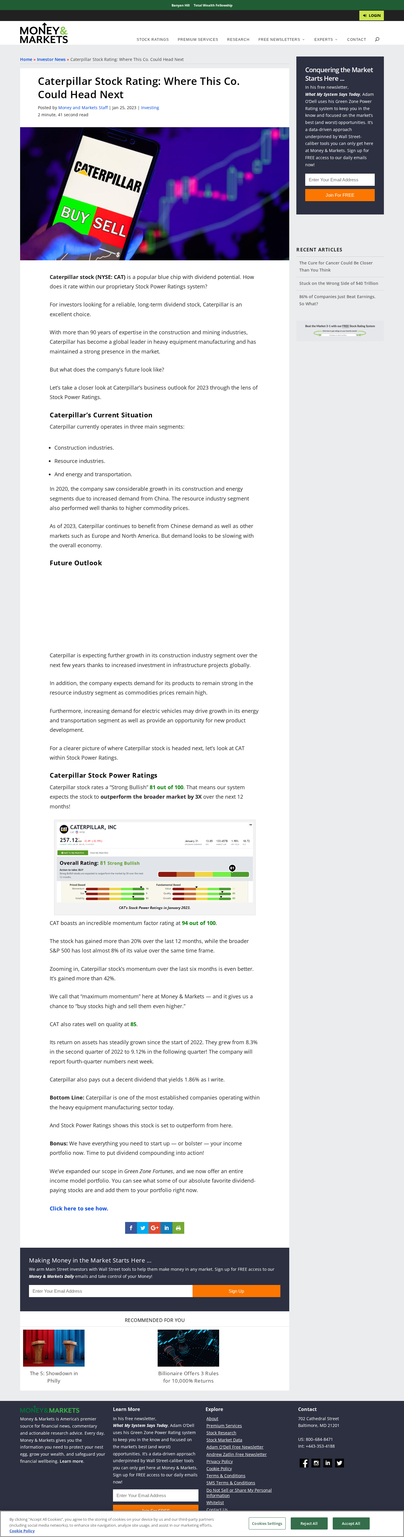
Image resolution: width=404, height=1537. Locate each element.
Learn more (71, 1461)
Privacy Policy (219, 1461)
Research (238, 40)
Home (26, 59)
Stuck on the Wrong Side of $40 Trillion (338, 283)
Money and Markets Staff (83, 107)
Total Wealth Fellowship (213, 5)
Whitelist (215, 1502)
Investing (150, 107)
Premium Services (198, 40)
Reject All (309, 1523)
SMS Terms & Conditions (230, 1483)
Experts (323, 40)
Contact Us (217, 1509)
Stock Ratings (153, 40)
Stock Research (221, 1433)
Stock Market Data (224, 1440)
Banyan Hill (181, 5)
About (212, 1418)
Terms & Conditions (225, 1475)
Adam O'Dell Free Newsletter (235, 1447)
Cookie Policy (219, 1468)
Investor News (51, 59)
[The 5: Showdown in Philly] (54, 1348)
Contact (356, 40)
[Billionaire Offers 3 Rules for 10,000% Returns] (188, 1348)
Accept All (351, 1523)
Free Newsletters (279, 40)
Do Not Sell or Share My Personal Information (239, 1492)
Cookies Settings (267, 1523)
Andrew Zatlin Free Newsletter (236, 1454)
